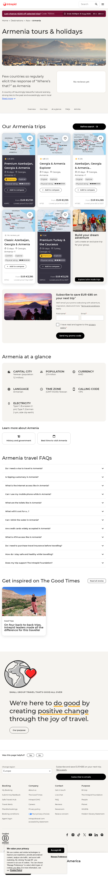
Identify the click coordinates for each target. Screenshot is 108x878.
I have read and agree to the (78, 326)
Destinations (17, 20)
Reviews (58, 804)
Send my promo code (70, 335)
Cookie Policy (16, 870)
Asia (28, 20)
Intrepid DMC (34, 799)
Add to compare (17, 190)
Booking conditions (10, 814)
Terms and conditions (90, 306)
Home (5, 20)
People (85, 799)
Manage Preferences (59, 857)
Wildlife (85, 809)
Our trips (43, 109)
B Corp (84, 790)
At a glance (56, 109)
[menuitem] (9, 4)
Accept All (56, 850)
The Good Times (35, 795)
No (39, 755)
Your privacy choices (40, 814)
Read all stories (97, 581)
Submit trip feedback (11, 795)
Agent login (7, 819)
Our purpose (19, 730)
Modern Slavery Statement (93, 814)
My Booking (7, 790)
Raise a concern (61, 814)
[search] (86, 4)
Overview (32, 109)
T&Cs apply (61, 770)
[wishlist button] (30, 138)
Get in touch (60, 790)
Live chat (59, 795)
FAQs (67, 109)
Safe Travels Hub (9, 799)
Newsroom (59, 809)
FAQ (57, 799)
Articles (77, 109)
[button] (30, 138)
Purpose (86, 785)
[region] (35, 859)
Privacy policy (34, 809)
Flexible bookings (9, 809)
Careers (32, 804)
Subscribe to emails (81, 777)
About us (32, 790)
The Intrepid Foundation (92, 795)
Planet (84, 804)
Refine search (87, 126)
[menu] (103, 4)
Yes (30, 755)
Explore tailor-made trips (89, 279)
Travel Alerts (7, 804)
